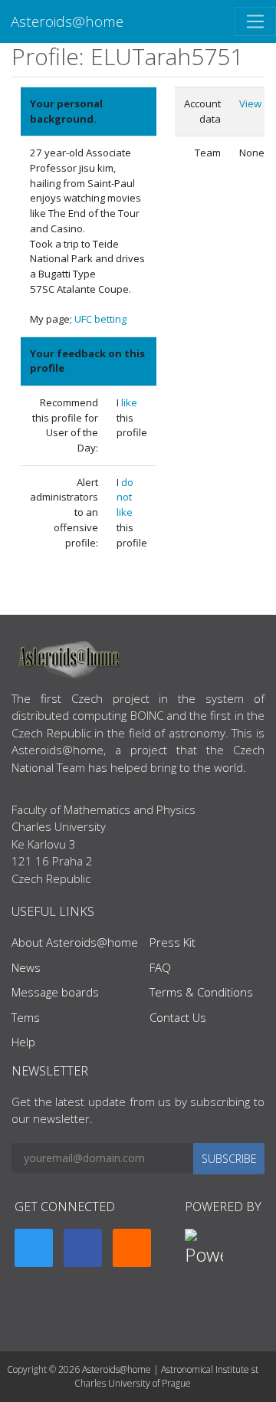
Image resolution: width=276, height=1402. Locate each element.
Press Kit (173, 942)
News (26, 967)
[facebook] (83, 1248)
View (250, 103)
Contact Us (178, 1017)
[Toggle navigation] (255, 21)
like (129, 402)
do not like (125, 497)
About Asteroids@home (75, 942)
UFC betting (100, 319)
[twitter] (34, 1248)
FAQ (160, 967)
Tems (26, 1017)
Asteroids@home (67, 21)
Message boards (55, 992)
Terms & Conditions (201, 992)
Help (23, 1041)
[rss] (132, 1248)
